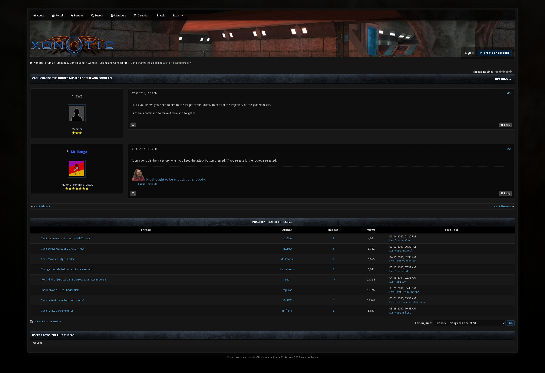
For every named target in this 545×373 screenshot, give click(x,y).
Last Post (394, 240)
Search (98, 15)
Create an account (496, 52)
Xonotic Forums (43, 62)
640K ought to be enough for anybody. (176, 179)
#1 (509, 93)
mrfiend (287, 310)
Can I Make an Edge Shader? (58, 259)
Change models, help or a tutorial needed (66, 269)
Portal (59, 15)
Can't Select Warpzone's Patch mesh (63, 248)
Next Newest (502, 206)
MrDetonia (287, 259)
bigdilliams (287, 269)
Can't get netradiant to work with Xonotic (65, 238)
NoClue (287, 238)
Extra (176, 15)
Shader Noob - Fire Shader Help (60, 290)
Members (120, 15)
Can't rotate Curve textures (57, 310)
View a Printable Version (48, 321)
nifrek (405, 271)
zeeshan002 (409, 261)
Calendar (143, 15)
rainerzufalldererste (414, 302)
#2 (509, 148)
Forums (78, 15)
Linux (141, 183)
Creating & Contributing (70, 62)
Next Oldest (41, 206)
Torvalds (151, 183)
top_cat (287, 290)
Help (162, 15)
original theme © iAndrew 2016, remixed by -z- (290, 357)
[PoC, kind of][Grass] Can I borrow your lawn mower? (73, 279)
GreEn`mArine (410, 291)
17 (333, 279)
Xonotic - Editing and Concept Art (107, 62)
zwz (79, 96)
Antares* (287, 248)
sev (287, 279)
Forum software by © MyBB (243, 357)
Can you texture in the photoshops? (62, 300)
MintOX (287, 300)
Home (40, 15)
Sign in (469, 52)
